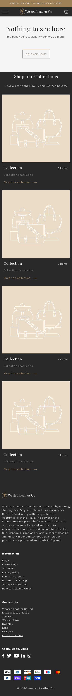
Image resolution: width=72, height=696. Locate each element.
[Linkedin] (23, 655)
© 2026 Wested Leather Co (35, 688)
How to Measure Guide (17, 588)
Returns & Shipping (14, 580)
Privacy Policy (11, 572)
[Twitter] (9, 655)
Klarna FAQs (10, 564)
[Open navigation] (6, 11)
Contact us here (12, 635)
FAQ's (6, 560)
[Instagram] (29, 655)
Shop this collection (17, 182)
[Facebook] (3, 655)
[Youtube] (16, 655)
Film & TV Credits (13, 576)
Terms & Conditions (15, 584)
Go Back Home (36, 54)
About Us (8, 568)
